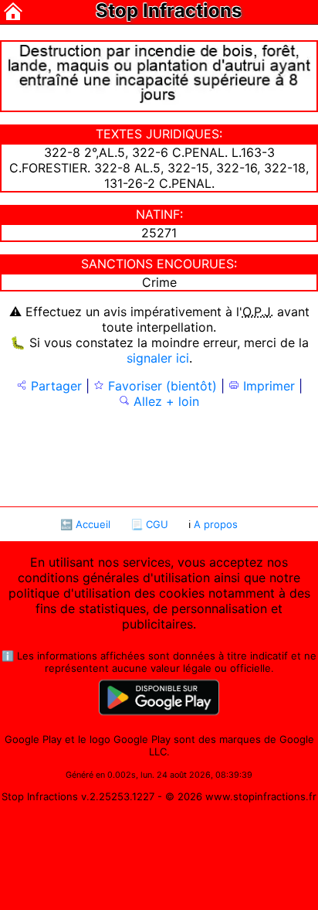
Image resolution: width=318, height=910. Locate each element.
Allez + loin (164, 401)
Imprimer (267, 386)
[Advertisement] (159, 456)
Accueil (93, 524)
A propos (216, 524)
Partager (54, 386)
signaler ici (158, 358)
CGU (157, 524)
